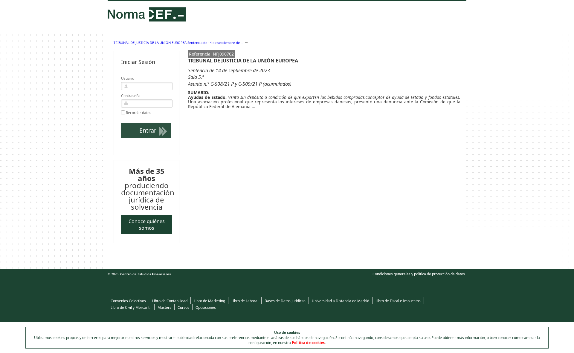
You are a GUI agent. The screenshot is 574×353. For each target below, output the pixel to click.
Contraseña (131, 95)
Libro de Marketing (209, 300)
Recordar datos (138, 112)
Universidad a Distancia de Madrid (340, 300)
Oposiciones (206, 307)
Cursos (183, 307)
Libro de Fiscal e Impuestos (398, 300)
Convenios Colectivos (128, 300)
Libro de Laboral (244, 300)
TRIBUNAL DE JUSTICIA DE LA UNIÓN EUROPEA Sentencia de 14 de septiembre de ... (178, 42)
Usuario (127, 78)
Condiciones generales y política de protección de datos (419, 274)
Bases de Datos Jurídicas (285, 300)
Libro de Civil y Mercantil (131, 307)
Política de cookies (308, 342)
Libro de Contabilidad (169, 300)
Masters (164, 307)
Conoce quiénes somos (147, 224)
